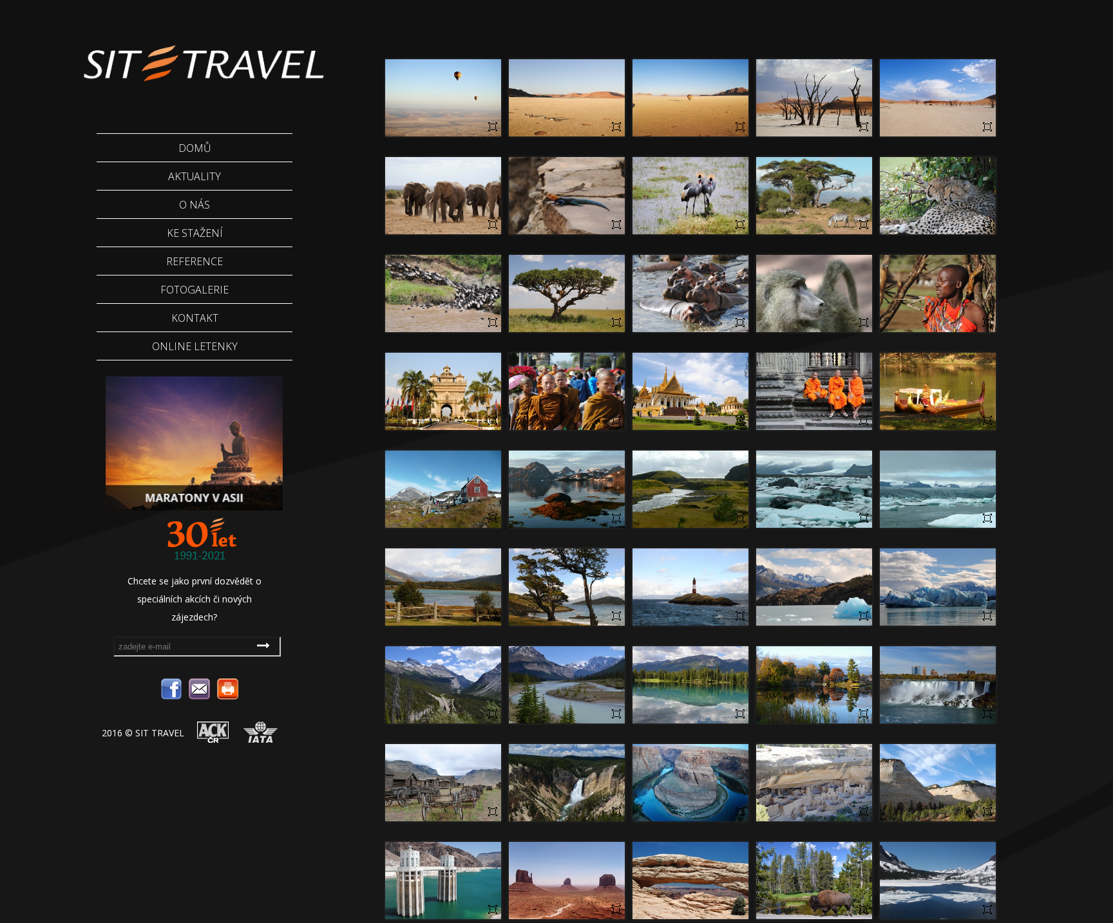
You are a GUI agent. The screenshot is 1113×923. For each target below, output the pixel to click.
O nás (194, 205)
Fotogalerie (194, 290)
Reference (194, 261)
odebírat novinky (265, 645)
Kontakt (194, 318)
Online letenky (195, 346)
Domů (194, 148)
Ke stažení (195, 233)
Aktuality (194, 176)
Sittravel (202, 54)
